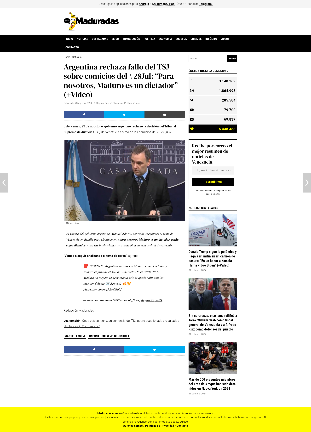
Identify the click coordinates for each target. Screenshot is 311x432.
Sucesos (181, 38)
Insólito (211, 38)
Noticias (82, 38)
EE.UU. (116, 38)
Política (149, 38)
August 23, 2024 (151, 300)
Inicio (69, 38)
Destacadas (100, 38)
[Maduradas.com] (91, 30)
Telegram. (206, 4)
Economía (165, 38)
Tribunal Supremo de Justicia (109, 336)
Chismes (196, 38)
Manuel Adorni (75, 336)
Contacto (72, 47)
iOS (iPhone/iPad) (163, 4)
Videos (225, 38)
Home (67, 57)
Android (144, 4)
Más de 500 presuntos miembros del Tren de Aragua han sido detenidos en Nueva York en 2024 (213, 384)
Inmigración (131, 38)
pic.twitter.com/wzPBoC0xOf (102, 289)
